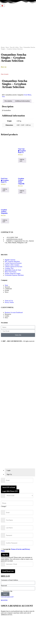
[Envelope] (24, 249)
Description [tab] (8, 101)
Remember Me (7, 591)
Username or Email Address (9, 580)
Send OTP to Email (8, 487)
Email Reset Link (8, 571)
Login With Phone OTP (10, 491)
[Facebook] (8, 249)
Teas (21, 47)
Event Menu (27, 95)
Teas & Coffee (14, 47)
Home (3, 47)
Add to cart (22, 160)
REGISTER (4, 600)
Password (4, 585)
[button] (2, 91)
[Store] (3, 249)
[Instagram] (13, 249)
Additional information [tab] (22, 101)
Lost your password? (7, 597)
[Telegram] (19, 249)
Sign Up (5, 554)
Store (7, 47)
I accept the (15, 550)
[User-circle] (29, 249)
